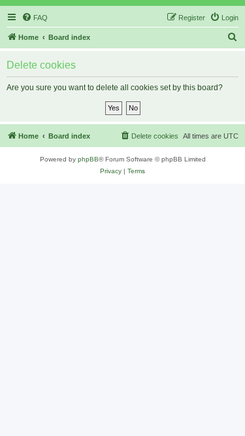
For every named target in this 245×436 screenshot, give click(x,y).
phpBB (88, 159)
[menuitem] (35, 17)
